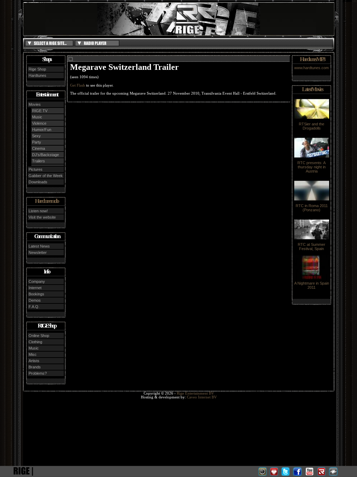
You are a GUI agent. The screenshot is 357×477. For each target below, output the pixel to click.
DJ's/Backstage (45, 155)
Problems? (38, 373)
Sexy (36, 136)
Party (36, 142)
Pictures (36, 169)
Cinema (38, 148)
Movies (35, 104)
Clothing (35, 342)
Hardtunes (37, 75)
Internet (35, 288)
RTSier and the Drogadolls (311, 126)
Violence (39, 123)
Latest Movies (312, 89)
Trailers (38, 161)
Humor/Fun (41, 129)
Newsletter (38, 252)
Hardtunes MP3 (312, 59)
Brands (35, 367)
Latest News (39, 246)
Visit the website (42, 217)
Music (37, 117)
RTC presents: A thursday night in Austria (311, 167)
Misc (33, 354)
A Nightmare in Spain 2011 (311, 285)
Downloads (38, 182)
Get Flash (77, 85)
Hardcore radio (46, 201)
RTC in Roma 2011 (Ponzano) (312, 208)
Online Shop (39, 335)
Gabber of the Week (46, 176)
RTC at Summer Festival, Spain (311, 246)
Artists (34, 361)
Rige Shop (37, 69)
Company (37, 281)
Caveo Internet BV (202, 397)
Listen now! (38, 211)
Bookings (36, 294)
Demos (35, 300)
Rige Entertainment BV (195, 393)
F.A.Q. (34, 306)
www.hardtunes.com (311, 68)
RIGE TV (39, 111)
